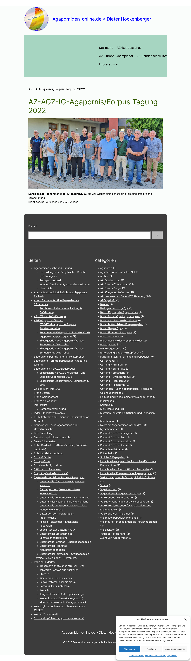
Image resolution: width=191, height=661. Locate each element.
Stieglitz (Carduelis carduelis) (51, 473)
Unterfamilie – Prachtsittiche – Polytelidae (124, 469)
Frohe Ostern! (42, 392)
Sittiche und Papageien (47, 469)
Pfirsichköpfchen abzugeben (117, 433)
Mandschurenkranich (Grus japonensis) (63, 602)
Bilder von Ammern (111, 336)
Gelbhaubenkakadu (111, 392)
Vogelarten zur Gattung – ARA (57, 529)
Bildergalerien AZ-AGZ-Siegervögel (54, 368)
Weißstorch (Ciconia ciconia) (57, 578)
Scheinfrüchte (42, 457)
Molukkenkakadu (110, 408)
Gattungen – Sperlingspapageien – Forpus (124, 388)
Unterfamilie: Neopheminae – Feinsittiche (64, 501)
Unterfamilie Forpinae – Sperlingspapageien (65, 541)
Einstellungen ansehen (175, 649)
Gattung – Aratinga (111, 364)
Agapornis (106, 268)
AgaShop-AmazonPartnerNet (117, 272)
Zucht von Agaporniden (114, 537)
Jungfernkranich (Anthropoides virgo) (62, 594)
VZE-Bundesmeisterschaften (117, 497)
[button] (185, 619)
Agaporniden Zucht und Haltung (53, 268)
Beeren (104, 304)
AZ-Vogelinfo (107, 300)
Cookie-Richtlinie (136, 655)
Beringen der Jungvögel (114, 308)
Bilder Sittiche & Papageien (116, 332)
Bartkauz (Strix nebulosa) (55, 586)
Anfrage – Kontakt (50, 280)
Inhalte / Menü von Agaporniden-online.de (64, 284)
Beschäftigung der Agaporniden (119, 312)
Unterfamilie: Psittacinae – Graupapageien (64, 553)
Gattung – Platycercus (113, 380)
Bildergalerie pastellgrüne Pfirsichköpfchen (59, 356)
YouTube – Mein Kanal (113, 533)
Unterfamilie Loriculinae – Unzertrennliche (64, 497)
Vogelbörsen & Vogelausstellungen (120, 493)
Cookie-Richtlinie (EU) (47, 388)
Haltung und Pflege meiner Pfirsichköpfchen (126, 396)
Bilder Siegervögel (111, 328)
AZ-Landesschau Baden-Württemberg (122, 296)
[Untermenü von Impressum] (117, 64)
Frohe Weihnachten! (46, 396)
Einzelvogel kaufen (111, 348)
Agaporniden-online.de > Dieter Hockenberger (101, 19)
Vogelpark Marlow (44, 562)
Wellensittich (107, 529)
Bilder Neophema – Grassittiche (118, 320)
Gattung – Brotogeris (112, 372)
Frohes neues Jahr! (45, 400)
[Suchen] (157, 235)
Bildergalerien (108, 344)
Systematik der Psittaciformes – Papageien (59, 477)
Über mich (46, 288)
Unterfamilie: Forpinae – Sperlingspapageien (126, 473)
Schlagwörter (42, 461)
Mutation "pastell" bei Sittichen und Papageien (127, 413)
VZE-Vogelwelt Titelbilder (115, 513)
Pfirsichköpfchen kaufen (114, 445)
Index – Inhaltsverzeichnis (49, 413)
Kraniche (45, 590)
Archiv (104, 276)
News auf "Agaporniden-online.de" (120, 425)
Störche (44, 574)
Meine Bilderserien (45, 441)
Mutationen (107, 421)
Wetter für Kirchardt (46, 614)
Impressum (172, 655)
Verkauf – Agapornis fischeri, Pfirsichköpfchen (127, 477)
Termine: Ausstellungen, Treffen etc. (55, 557)
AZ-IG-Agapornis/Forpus (48, 320)
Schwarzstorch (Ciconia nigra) (58, 581)
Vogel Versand (108, 489)
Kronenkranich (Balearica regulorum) (61, 598)
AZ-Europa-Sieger (110, 288)
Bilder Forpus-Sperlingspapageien (120, 316)
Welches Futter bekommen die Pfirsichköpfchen (128, 521)
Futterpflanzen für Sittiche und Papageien (125, 356)
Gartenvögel (107, 360)
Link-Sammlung (43, 433)
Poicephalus (107, 453)
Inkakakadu (107, 400)
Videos (104, 485)
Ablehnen (151, 649)
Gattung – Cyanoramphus (115, 376)
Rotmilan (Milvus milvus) (48, 453)
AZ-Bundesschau (110, 280)
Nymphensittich (109, 429)
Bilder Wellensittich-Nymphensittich (121, 340)
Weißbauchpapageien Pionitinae (119, 517)
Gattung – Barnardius (112, 368)
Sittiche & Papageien (112, 457)
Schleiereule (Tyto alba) (48, 465)
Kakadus (105, 404)
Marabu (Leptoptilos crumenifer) (53, 437)
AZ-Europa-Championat (114, 284)
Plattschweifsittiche (112, 449)
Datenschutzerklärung (155, 655)
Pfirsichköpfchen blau (113, 437)
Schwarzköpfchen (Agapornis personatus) (59, 618)
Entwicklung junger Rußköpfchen (120, 352)
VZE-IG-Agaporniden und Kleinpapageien (124, 501)
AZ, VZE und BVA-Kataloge (50, 316)
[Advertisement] (60, 56)
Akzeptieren (129, 649)
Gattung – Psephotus (112, 384)
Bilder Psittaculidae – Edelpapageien (121, 324)
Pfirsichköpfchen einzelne (115, 441)
